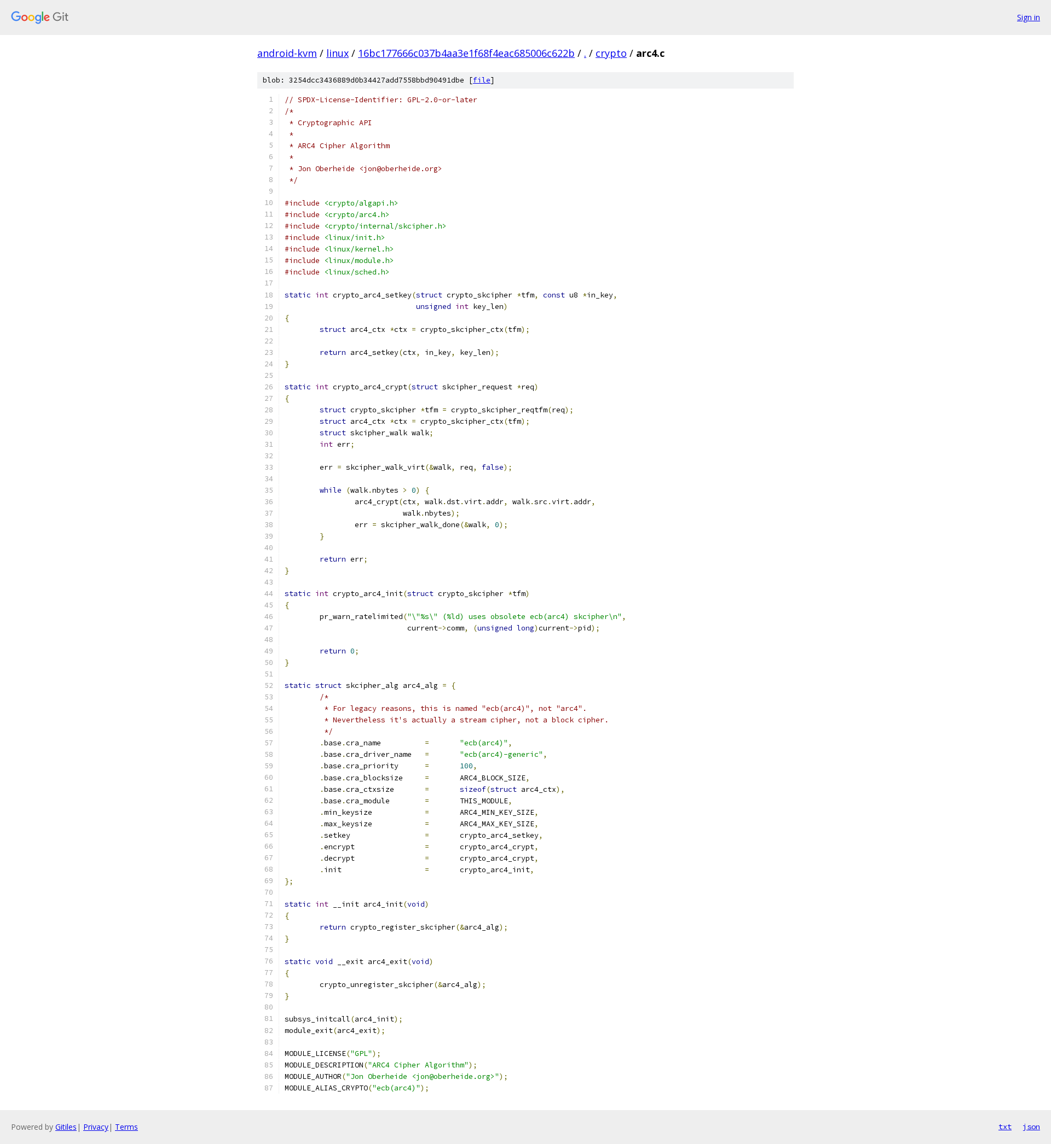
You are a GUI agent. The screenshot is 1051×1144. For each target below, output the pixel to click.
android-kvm (287, 53)
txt (1005, 1126)
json (1031, 1126)
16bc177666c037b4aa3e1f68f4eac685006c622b (466, 53)
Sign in (1028, 17)
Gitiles (66, 1127)
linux (337, 53)
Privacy (95, 1127)
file (481, 80)
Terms (126, 1127)
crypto (611, 53)
